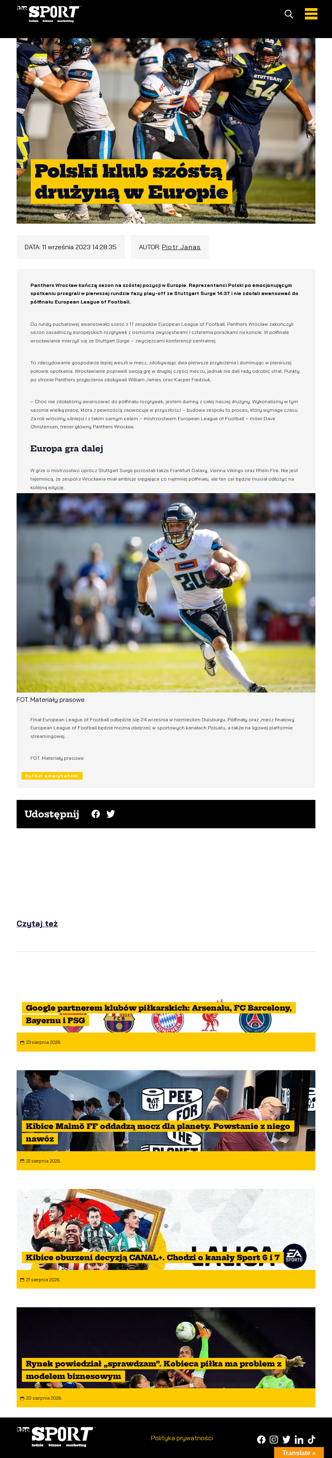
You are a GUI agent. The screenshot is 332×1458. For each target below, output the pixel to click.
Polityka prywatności (182, 1438)
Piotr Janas (181, 247)
